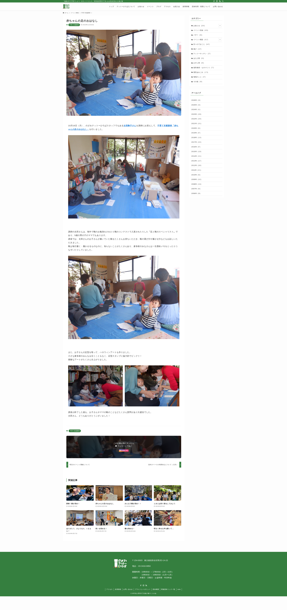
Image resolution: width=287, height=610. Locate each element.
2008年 (196, 184)
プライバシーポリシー (142, 589)
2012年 (196, 165)
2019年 (195, 133)
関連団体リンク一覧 (168, 589)
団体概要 (156, 589)
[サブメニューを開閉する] (220, 25)
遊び (197, 49)
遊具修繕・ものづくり (203, 67)
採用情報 (118, 589)
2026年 (195, 100)
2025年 (195, 105)
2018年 (196, 137)
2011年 (196, 170)
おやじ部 (198, 63)
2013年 (196, 161)
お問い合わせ (128, 589)
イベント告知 (200, 30)
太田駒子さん (130, 125)
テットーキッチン (202, 53)
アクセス (109, 589)
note (179, 589)
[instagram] (216, 1)
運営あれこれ (200, 72)
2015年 (196, 151)
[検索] (222, 1)
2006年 (195, 193)
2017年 (196, 142)
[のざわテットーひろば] (66, 6)
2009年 (196, 179)
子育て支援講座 (74, 24)
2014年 (196, 156)
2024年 (195, 109)
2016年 (195, 147)
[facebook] (214, 1)
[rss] (219, 1)
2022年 (196, 119)
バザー (197, 35)
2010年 (195, 175)
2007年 (195, 189)
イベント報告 (200, 39)
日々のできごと (201, 44)
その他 (197, 81)
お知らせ (199, 26)
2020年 (195, 128)
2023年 (196, 114)
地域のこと (199, 77)
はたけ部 (198, 58)
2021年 (196, 123)
